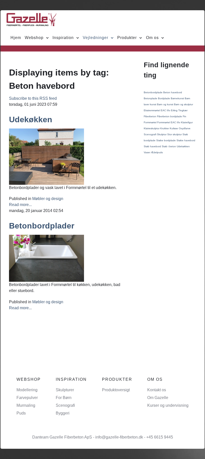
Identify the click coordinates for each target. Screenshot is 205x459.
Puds (21, 413)
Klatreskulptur (152, 128)
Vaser (147, 152)
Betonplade (151, 98)
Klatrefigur (187, 122)
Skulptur (162, 134)
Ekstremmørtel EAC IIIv (157, 110)
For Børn (64, 398)
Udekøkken (30, 119)
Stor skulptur (174, 134)
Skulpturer (65, 390)
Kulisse (174, 128)
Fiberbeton (150, 116)
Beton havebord (172, 92)
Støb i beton (169, 146)
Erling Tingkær (179, 110)
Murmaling (25, 405)
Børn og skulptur (183, 104)
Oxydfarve (184, 128)
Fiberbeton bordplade (170, 116)
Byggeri (63, 413)
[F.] (31, 19)
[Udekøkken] (46, 156)
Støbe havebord (185, 140)
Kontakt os (156, 390)
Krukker (165, 128)
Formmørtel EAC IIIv (169, 122)
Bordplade (164, 98)
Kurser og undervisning (167, 405)
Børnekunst (178, 98)
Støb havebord (153, 146)
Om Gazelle (157, 398)
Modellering (27, 390)
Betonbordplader (41, 225)
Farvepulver (27, 398)
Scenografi (150, 134)
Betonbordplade (153, 92)
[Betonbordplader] (46, 258)
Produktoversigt (116, 390)
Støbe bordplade (166, 140)
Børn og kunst (165, 104)
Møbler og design (47, 198)
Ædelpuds (157, 152)
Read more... (20, 204)
